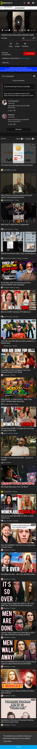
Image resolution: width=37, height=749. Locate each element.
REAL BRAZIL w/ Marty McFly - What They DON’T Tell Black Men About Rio (16, 400)
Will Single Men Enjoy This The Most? (14, 487)
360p (31, 30)
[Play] (3, 30)
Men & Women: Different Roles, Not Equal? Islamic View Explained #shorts (16, 196)
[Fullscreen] (35, 30)
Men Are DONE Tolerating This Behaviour (16, 312)
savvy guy (5, 52)
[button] (28, 3)
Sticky (18, 139)
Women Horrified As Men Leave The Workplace (18, 253)
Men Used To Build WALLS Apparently (15, 224)
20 (25, 30)
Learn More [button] (7, 741)
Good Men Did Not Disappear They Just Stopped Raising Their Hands (15, 371)
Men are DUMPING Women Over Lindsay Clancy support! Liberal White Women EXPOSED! (18, 663)
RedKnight (11, 115)
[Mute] (28, 30)
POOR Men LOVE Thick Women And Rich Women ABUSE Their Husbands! (16, 284)
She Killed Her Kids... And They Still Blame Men (18, 574)
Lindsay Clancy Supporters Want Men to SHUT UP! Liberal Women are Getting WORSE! (18, 634)
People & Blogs (25, 58)
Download (25, 46)
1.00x (19, 30)
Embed (17, 46)
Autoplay (28, 139)
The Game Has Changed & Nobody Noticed (17, 165)
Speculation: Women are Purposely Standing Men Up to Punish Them (17, 721)
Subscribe (30, 53)
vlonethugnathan (13, 101)
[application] (18, 22)
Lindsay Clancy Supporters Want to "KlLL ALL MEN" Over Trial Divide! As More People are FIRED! (17, 605)
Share (11, 46)
